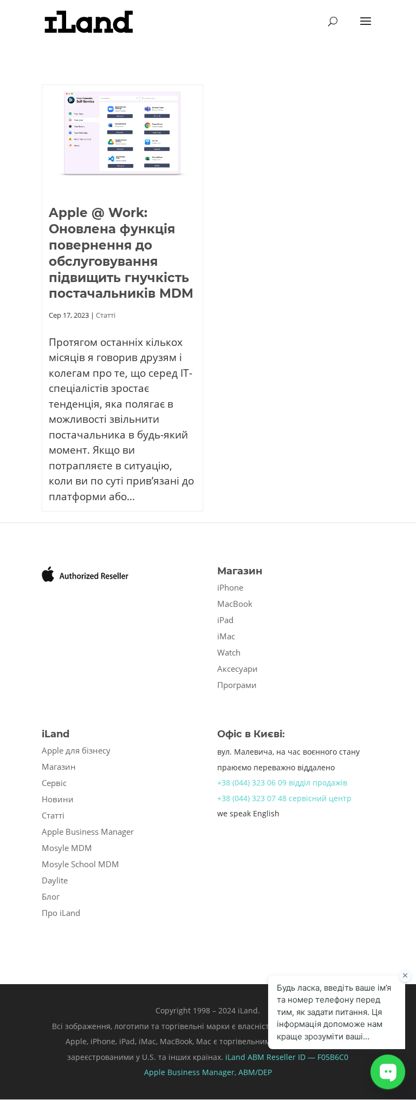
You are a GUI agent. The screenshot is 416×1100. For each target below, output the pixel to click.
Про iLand (61, 912)
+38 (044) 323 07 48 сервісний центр (284, 798)
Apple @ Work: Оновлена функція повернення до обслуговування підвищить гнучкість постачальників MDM (121, 253)
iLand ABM (244, 1057)
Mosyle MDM (67, 847)
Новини (58, 799)
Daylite (55, 880)
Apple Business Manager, (191, 1072)
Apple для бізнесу (76, 750)
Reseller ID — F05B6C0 (306, 1057)
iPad (225, 619)
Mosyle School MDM (80, 864)
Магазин (59, 766)
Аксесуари (237, 668)
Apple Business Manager (88, 831)
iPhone (230, 587)
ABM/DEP (255, 1072)
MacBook (234, 603)
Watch (228, 652)
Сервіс (54, 782)
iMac (226, 636)
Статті (105, 315)
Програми (237, 684)
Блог (51, 896)
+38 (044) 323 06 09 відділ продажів (282, 782)
